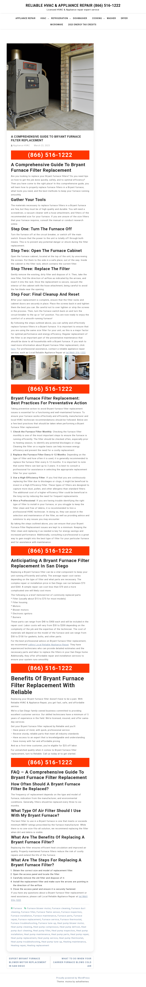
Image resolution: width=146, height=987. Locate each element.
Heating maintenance (74, 941)
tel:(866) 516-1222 (76, 352)
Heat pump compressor (45, 927)
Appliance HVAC (21, 145)
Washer (111, 18)
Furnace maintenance (44, 915)
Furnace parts (65, 915)
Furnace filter (28, 912)
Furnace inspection (71, 912)
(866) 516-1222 (50, 155)
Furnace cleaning (61, 908)
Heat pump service (48, 938)
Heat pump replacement (23, 938)
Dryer (124, 18)
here (13, 349)
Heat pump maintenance (37, 934)
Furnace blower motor (39, 908)
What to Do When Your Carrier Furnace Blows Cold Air (72, 962)
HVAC (43, 18)
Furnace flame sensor (48, 912)
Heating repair (18, 945)
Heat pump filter (41, 930)
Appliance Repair (26, 18)
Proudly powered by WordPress (73, 978)
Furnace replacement (29, 919)
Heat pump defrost (70, 927)
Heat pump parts (60, 934)
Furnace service (50, 919)
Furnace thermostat (71, 919)
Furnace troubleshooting (24, 923)
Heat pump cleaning (21, 927)
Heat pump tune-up (51, 941)
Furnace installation (21, 915)
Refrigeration (59, 18)
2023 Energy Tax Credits (82, 24)
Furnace (17, 908)
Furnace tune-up (47, 923)
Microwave (56, 24)
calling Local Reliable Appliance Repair (48, 644)
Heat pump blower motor (70, 923)
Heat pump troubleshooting (25, 941)
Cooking (97, 18)
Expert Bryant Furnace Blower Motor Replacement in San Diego (27, 962)
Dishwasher (80, 18)
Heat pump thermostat (71, 938)
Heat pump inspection (63, 930)
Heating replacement (38, 945)
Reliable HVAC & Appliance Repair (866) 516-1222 (73, 5)
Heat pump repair (79, 934)
